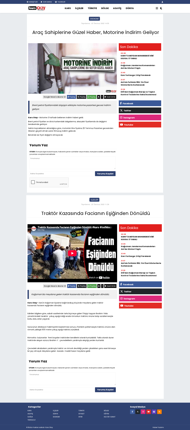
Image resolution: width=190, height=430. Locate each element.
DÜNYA (130, 8)
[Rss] (159, 411)
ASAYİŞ (117, 8)
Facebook (127, 103)
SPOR (80, 417)
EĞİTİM (106, 414)
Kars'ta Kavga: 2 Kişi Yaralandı (136, 75)
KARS (68, 8)
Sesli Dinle (110, 97)
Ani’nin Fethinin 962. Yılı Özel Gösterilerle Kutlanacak (135, 83)
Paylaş (72, 97)
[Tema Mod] (161, 8)
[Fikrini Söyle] (154, 411)
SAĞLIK (30, 417)
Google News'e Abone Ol (55, 97)
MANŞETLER (33, 2)
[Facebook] (132, 411)
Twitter (127, 110)
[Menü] (157, 8)
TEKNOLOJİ (31, 420)
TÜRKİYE (92, 8)
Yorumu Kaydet (105, 173)
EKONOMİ (94, 18)
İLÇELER (79, 8)
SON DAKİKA (47, 2)
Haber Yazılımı (158, 427)
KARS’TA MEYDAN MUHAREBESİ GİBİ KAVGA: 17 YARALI (137, 57)
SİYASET (81, 414)
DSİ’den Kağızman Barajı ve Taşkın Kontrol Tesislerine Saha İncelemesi (138, 93)
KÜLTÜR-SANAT (109, 417)
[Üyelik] (162, 2)
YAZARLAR (61, 2)
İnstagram (129, 117)
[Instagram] (143, 411)
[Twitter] (137, 411)
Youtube (128, 124)
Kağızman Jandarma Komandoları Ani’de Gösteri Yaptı (138, 66)
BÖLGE (105, 8)
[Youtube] (148, 411)
